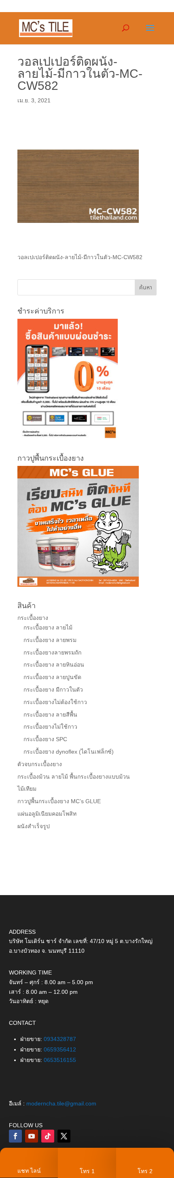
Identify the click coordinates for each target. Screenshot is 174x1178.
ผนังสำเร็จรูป (33, 826)
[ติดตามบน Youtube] (31, 1136)
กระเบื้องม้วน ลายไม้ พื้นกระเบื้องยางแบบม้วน (73, 776)
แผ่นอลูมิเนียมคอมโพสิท (46, 813)
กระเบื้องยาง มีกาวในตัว (53, 689)
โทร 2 (145, 1171)
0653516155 (60, 1060)
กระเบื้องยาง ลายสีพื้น (50, 714)
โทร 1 (87, 1171)
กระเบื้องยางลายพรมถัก (52, 652)
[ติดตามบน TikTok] (47, 1136)
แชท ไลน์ (29, 1171)
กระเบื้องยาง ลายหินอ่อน (53, 664)
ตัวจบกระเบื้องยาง (39, 764)
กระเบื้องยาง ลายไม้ (47, 627)
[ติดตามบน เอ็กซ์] (63, 1136)
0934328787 (60, 1039)
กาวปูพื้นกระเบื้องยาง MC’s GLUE (59, 801)
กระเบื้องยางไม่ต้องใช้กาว (55, 702)
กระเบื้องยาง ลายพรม (49, 640)
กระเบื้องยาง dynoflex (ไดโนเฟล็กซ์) (68, 751)
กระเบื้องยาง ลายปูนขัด (52, 677)
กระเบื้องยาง (32, 618)
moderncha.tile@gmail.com (61, 1103)
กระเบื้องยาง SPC (45, 739)
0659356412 (60, 1049)
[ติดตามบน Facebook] (15, 1136)
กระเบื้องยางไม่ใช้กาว (50, 726)
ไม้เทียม (26, 788)
